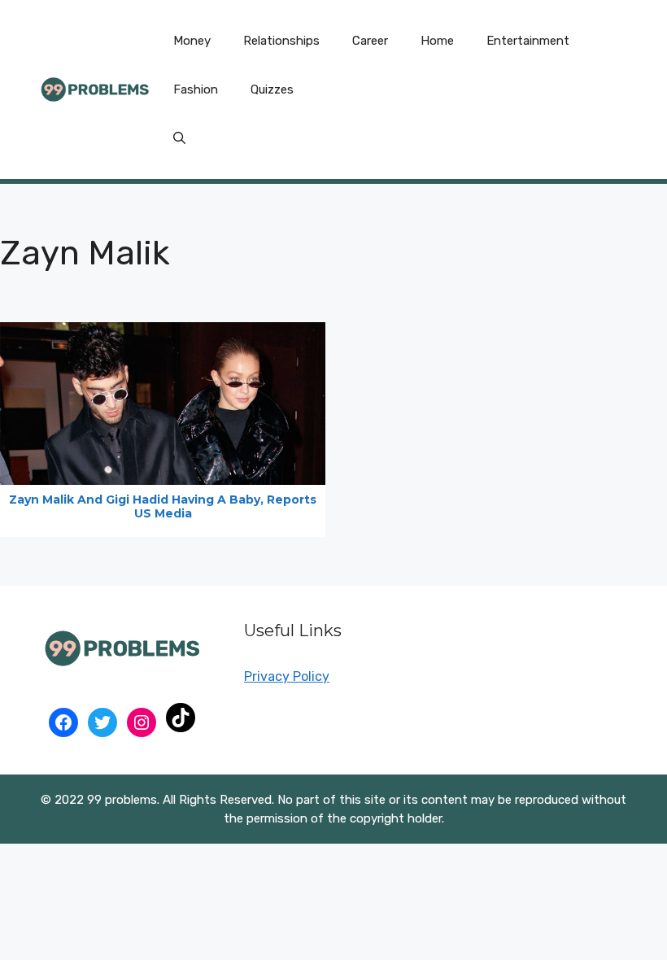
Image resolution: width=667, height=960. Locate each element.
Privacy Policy (286, 676)
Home (437, 40)
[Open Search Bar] (179, 138)
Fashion (195, 89)
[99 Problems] (95, 88)
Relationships (281, 40)
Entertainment (527, 40)
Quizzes (272, 89)
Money (192, 40)
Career (370, 40)
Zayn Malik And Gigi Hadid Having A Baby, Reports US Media (162, 506)
